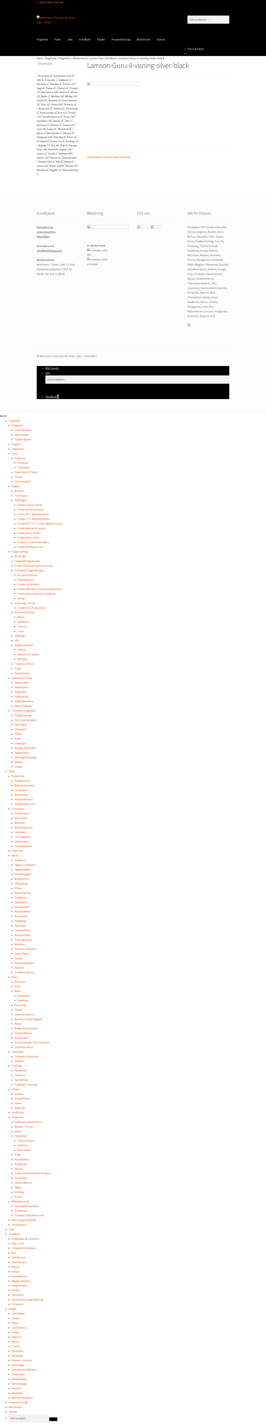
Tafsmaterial (22, 481)
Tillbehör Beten (24, 972)
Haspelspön (21, 813)
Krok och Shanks (24, 612)
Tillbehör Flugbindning (28, 570)
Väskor (18, 762)
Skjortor (17, 1337)
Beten (15, 855)
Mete (15, 977)
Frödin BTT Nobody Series (33, 514)
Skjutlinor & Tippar (26, 472)
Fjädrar (21, 649)
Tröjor (15, 1332)
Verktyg (19, 1192)
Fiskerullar (18, 776)
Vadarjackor (21, 696)
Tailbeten (20, 897)
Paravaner (20, 1070)
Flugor (16, 486)
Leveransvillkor (46, 232)
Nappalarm (21, 1037)
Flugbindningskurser (27, 561)
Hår (16, 640)
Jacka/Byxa (19, 1327)
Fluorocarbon (25, 1140)
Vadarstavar (21, 752)
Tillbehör (17, 1117)
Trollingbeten (23, 939)
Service (18, 1168)
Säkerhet (20, 1108)
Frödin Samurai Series (30, 509)
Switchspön (21, 434)
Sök (47, 373)
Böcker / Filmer (23, 1126)
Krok (17, 738)
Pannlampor (19, 1262)
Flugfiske (42, 39)
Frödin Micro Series (29, 533)
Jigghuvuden (22, 869)
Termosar (18, 1295)
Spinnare (20, 925)
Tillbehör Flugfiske (23, 710)
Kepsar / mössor (22, 1360)
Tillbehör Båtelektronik (29, 1215)
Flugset (16, 444)
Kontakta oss (45, 227)
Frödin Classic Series (29, 505)
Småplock (20, 1164)
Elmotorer (21, 1210)
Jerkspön (20, 832)
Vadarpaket (21, 682)
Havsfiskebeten (24, 963)
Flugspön (17, 425)
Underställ (18, 1374)
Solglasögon (19, 1285)
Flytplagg (18, 1365)
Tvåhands (23, 467)
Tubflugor (20, 500)
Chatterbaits (22, 930)
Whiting (22, 659)
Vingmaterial (25, 579)
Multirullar (21, 795)
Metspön (20, 823)
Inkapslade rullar (24, 804)
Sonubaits (23, 995)
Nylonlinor (24, 1150)
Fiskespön (18, 808)
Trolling (17, 1065)
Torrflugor (21, 495)
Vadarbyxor (21, 687)
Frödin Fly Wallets (28, 584)
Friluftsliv (85, 39)
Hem (40, 58)
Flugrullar (64, 58)
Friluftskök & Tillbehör (25, 1239)
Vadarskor (20, 692)
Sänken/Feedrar (24, 1014)
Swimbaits (21, 902)
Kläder (101, 39)
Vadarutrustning (22, 678)
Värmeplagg (19, 1383)
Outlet (161, 39)
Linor (15, 453)
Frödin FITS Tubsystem (31, 608)
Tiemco (22, 626)
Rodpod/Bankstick (25, 1028)
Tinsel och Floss (24, 664)
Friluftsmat (19, 1257)
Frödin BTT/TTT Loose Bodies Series (39, 523)
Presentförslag (120, 39)
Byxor (15, 1323)
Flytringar (20, 724)
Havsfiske (18, 1052)
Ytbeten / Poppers (25, 949)
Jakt (70, 39)
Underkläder (19, 1379)
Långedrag (21, 883)
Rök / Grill (18, 1243)
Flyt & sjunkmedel (25, 720)
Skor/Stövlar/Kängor (24, 1369)
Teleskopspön (23, 846)
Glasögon (20, 729)
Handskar (17, 1355)
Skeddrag (20, 921)
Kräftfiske (18, 1112)
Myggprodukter (21, 1281)
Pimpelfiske (21, 1098)
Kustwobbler (22, 911)
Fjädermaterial (23, 645)
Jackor (16, 1318)
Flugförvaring (22, 715)
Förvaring (20, 1005)
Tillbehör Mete (23, 1047)
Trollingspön (22, 836)
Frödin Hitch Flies (28, 537)
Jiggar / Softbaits (25, 865)
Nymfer (19, 491)
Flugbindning (20, 551)
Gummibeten (22, 893)
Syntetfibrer (22, 673)
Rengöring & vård (25, 748)
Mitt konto (52, 368)
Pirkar (18, 888)
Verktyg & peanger (25, 757)
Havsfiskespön (23, 827)
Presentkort (19, 1224)
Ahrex (20, 617)
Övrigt (21, 598)
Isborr (18, 1103)
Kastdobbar (21, 1159)
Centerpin (20, 790)
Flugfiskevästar (24, 701)
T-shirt (16, 1346)
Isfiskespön (21, 841)
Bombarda (21, 916)
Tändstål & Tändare (24, 1248)
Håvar (18, 734)
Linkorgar (20, 743)
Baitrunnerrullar (24, 785)
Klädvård (17, 1393)
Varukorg (52, 396)
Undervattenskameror (28, 1122)
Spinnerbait (21, 907)
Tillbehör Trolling (25, 1084)
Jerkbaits (20, 860)
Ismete (18, 1094)
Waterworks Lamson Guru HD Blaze (95, 58)
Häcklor (19, 967)
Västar (16, 1341)
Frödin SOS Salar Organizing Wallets (39, 589)
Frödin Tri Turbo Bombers (33, 542)
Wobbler (19, 944)
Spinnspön (21, 818)
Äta (14, 1252)
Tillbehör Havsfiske (26, 1056)
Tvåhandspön (22, 439)
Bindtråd (19, 556)
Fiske (57, 39)
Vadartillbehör (23, 706)
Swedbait (23, 1000)
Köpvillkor (43, 236)
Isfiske (16, 1089)
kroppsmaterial (27, 575)
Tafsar (18, 477)
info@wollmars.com (49, 250)
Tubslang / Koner (25, 603)
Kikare (16, 1267)
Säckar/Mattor (23, 1033)
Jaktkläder (18, 1313)
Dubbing (19, 636)
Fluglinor (20, 458)
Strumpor (18, 1351)
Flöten (18, 1009)
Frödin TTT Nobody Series (33, 519)
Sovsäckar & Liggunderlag (27, 1299)
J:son (20, 631)
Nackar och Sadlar (28, 654)
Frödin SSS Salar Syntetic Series (33, 565)
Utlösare (19, 1075)
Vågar (18, 1187)
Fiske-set (17, 851)
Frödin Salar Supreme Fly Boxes (36, 593)
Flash (17, 668)
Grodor (18, 958)
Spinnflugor (21, 953)
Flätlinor (22, 1145)
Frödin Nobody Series (30, 547)
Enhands (22, 462)
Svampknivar (20, 1276)
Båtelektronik (20, 1201)
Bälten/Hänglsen (22, 1397)
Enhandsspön (22, 430)
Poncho (16, 1388)
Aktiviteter (143, 39)
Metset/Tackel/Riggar (28, 1019)
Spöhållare (21, 1080)
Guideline (23, 621)
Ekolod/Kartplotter (26, 1206)
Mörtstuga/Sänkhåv (24, 1220)
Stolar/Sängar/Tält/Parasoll (31, 1042)
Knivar (18, 1196)
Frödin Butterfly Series (31, 528)
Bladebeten (21, 879)
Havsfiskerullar (23, 799)
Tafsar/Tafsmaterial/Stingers (32, 1173)
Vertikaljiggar (22, 874)
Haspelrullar (22, 780)
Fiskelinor (20, 1136)
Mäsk (17, 991)
